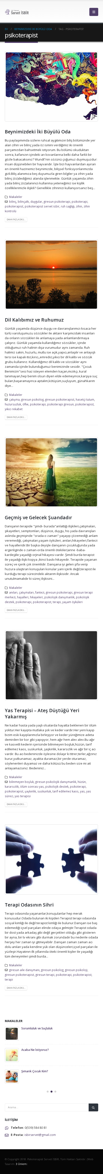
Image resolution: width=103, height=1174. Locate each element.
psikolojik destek (57, 786)
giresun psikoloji (76, 970)
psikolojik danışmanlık (59, 597)
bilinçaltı (23, 201)
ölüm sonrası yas (32, 786)
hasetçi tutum (85, 399)
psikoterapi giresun (60, 404)
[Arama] (93, 1107)
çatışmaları (26, 592)
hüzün (82, 782)
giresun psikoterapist (59, 399)
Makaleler (15, 197)
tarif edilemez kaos (65, 791)
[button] (93, 12)
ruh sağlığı (67, 206)
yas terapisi (23, 796)
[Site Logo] (18, 12)
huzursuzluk (13, 404)
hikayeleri (36, 597)
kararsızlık (12, 786)
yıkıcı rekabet (14, 409)
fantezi (39, 592)
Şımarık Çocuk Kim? (34, 1071)
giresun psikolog (32, 399)
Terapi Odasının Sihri (29, 905)
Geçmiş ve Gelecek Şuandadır (38, 517)
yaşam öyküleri (72, 602)
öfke (26, 404)
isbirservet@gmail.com (40, 1135)
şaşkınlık (30, 791)
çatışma (14, 399)
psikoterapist (14, 206)
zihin (79, 206)
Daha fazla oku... (16, 219)
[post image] (51, 86)
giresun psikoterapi (57, 201)
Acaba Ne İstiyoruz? (35, 1050)
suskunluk (44, 791)
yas (82, 791)
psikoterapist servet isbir (42, 206)
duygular (36, 201)
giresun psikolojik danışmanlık (55, 782)
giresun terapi (44, 975)
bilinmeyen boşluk (21, 782)
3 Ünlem (21, 1164)
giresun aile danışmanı (24, 970)
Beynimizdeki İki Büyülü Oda (38, 131)
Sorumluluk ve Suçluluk (37, 1028)
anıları (13, 592)
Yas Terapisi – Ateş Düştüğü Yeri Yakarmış (42, 713)
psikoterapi (79, 201)
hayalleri (23, 597)
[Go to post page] (12, 1034)
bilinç (12, 201)
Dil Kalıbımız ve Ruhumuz (34, 320)
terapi (57, 602)
